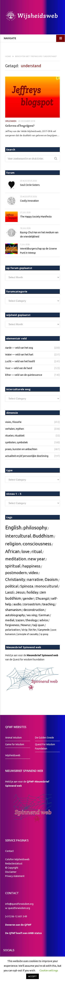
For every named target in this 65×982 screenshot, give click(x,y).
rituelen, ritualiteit (14, 435)
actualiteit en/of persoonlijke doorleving (26, 456)
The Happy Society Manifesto (36, 216)
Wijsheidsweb (12, 755)
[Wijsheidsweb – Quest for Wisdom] (32, 16)
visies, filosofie (13, 422)
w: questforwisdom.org (17, 908)
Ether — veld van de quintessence (23, 374)
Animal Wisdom (13, 737)
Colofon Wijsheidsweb (17, 859)
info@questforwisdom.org (19, 904)
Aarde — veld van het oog (19, 347)
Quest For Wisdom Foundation (45, 746)
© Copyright (11, 867)
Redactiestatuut (14, 863)
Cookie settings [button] (49, 970)
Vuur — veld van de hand (18, 368)
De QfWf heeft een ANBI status (23, 933)
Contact (9, 851)
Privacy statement (14, 876)
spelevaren (10, 121)
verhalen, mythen (14, 428)
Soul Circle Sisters (30, 185)
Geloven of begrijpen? (19, 126)
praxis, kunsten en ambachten (21, 449)
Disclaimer (10, 871)
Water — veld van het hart (19, 354)
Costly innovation (29, 200)
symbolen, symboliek (16, 442)
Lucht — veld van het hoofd (20, 361)
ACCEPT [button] (32, 976)
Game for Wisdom (14, 744)
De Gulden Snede (44, 737)
